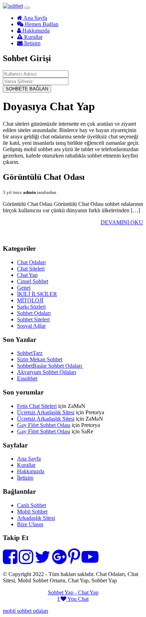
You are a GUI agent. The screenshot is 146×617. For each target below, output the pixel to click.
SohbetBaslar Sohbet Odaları (50, 366)
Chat (83, 599)
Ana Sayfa (34, 18)
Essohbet (27, 378)
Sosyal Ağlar (31, 326)
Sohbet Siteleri (33, 319)
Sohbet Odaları (34, 313)
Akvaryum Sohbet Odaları (46, 372)
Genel (23, 288)
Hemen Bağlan (40, 24)
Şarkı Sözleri (31, 307)
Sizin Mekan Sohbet (39, 359)
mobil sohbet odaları (25, 611)
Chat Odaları (31, 262)
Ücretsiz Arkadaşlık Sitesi (45, 412)
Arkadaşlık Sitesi (36, 518)
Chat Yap (27, 275)
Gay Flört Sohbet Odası (43, 425)
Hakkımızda (35, 31)
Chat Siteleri (31, 269)
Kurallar (33, 37)
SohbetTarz (30, 353)
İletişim (31, 43)
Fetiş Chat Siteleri (37, 406)
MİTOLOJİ (30, 300)
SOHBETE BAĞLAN (27, 88)
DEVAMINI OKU (122, 222)
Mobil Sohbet (32, 512)
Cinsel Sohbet (32, 281)
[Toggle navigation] (27, 8)
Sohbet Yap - (63, 592)
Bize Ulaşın (30, 524)
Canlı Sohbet (31, 505)
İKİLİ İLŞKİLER (37, 294)
